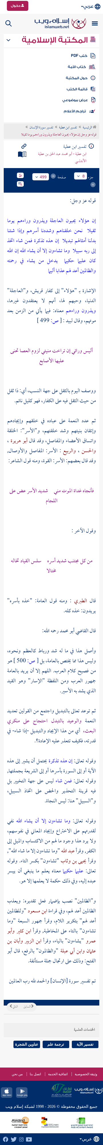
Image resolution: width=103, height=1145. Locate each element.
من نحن (17, 1074)
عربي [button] (88, 6)
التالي (15, 1007)
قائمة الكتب (77, 89)
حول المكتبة (76, 78)
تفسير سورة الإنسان (41, 127)
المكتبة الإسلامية (56, 40)
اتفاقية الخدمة (58, 1074)
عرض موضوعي (75, 100)
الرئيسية (88, 127)
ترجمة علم (55, 1044)
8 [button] (83, 176)
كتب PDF (79, 56)
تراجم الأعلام (75, 111)
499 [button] (43, 177)
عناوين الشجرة (26, 1044)
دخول (16, 6)
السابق (27, 1007)
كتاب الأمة (77, 67)
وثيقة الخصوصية (86, 1074)
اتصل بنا (35, 1074)
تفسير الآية (85, 1044)
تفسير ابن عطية (68, 127)
